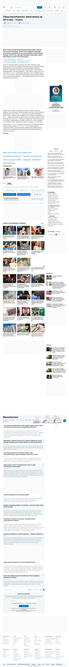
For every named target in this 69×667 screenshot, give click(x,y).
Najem (49, 212)
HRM (14, 644)
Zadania (4, 653)
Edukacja (57, 10)
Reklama (53, 664)
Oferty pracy (58, 658)
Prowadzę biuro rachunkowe (50, 639)
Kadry (14, 10)
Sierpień (58, 231)
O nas (4, 664)
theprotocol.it (58, 657)
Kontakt (47, 664)
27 (56, 234)
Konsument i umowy (27, 640)
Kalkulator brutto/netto (52, 193)
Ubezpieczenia (15, 640)
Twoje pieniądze (38, 10)
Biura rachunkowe (48, 636)
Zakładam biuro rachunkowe (50, 638)
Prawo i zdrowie (26, 645)
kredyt (17, 118)
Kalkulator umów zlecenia (53, 195)
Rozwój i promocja (6, 654)
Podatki (4, 638)
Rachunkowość (5, 639)
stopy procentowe (20, 126)
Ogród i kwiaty (5, 421)
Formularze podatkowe (59, 656)
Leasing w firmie (37, 643)
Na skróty (57, 649)
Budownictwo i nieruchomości (53, 213)
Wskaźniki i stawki (48, 649)
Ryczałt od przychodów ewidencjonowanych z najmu (53, 220)
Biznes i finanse (37, 638)
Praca (25, 643)
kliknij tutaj (29, 611)
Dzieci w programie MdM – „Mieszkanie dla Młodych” (16, 62)
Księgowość (8, 10)
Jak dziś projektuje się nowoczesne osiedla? (56, 165)
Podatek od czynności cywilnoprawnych (55, 224)
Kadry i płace (5, 656)
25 (51, 234)
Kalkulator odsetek (37, 654)
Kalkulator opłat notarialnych (53, 198)
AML (46, 644)
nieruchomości (14, 124)
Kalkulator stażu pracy (38, 656)
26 (53, 234)
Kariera (39, 664)
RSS (43, 664)
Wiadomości (17, 13)
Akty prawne (26, 649)
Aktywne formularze (55, 206)
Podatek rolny (50, 225)
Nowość (56, 102)
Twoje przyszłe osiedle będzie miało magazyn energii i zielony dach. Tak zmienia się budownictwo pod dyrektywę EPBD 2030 (55, 154)
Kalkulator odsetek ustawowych (54, 201)
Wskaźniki (51, 216)
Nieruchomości (50, 10)
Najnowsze (56, 151)
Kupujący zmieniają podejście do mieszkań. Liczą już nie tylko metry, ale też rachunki (55, 168)
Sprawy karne (26, 639)
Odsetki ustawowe (48, 656)
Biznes (18, 10)
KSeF (62, 10)
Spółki (35, 639)
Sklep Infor (26, 644)
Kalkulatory (52, 192)
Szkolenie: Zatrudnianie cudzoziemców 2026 (56, 105)
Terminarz (52, 231)
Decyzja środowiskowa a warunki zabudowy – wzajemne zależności (55, 174)
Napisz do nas (24, 190)
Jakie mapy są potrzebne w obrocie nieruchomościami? (54, 177)
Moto (44, 10)
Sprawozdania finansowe (49, 643)
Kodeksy (25, 657)
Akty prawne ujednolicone (28, 656)
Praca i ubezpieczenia (38, 640)
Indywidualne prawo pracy (17, 638)
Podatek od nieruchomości (53, 217)
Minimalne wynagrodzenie (49, 652)
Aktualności (49, 273)
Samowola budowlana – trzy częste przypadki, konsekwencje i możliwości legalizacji (54, 184)
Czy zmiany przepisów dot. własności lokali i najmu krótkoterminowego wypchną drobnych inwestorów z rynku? (55, 160)
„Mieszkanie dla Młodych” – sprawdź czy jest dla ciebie (17, 60)
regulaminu (24, 603)
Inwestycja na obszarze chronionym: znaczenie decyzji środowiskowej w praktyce (56, 171)
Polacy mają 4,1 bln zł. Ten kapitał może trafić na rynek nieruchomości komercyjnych (55, 163)
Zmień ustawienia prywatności (24, 664)
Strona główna (5, 13)
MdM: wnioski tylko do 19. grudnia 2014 (13, 59)
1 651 (41, 589)
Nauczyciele (15, 653)
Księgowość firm (6, 636)
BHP (14, 643)
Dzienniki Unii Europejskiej (28, 654)
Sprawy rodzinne (27, 638)
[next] (43, 589)
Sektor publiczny (25, 10)
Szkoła (14, 652)
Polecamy (48, 345)
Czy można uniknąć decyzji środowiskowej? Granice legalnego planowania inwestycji (55, 180)
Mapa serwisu (59, 664)
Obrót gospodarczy (6, 640)
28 (58, 234)
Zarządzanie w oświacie (17, 656)
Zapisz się (24, 606)
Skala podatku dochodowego (50, 657)
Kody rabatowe (58, 653)
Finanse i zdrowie (37, 644)
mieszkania (12, 73)
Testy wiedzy (15, 660)
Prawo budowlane (51, 207)
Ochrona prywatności (11, 664)
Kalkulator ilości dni (51, 203)
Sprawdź (56, 110)
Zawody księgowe (6, 643)
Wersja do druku (10, 190)
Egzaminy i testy (16, 654)
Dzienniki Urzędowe (27, 653)
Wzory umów (58, 654)
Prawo (31, 10)
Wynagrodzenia (16, 639)
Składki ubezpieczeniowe (49, 653)
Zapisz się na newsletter (39, 190)
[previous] (29, 589)
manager (35, 122)
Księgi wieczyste (51, 210)
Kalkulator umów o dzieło (52, 197)
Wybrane (61, 151)
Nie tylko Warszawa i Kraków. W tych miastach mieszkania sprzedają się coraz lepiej (55, 187)
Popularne (51, 151)
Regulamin (34, 664)
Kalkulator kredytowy (52, 200)
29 (60, 234)
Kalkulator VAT (36, 653)
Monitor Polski (26, 652)
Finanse (57, 640)
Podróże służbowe (48, 654)
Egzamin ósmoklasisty (17, 658)
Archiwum (57, 652)
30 (63, 234)
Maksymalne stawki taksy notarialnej (55, 222)
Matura (14, 657)
